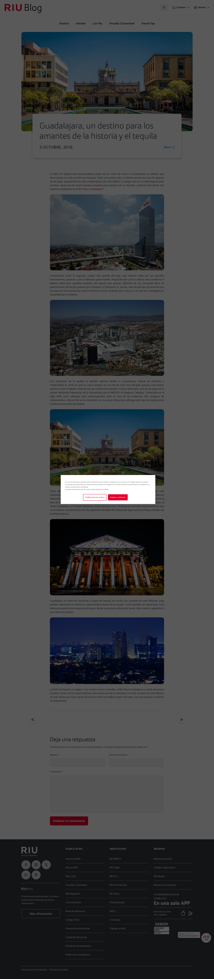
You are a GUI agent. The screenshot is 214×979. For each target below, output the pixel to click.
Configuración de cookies (95, 497)
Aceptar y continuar (118, 497)
